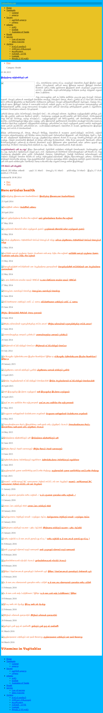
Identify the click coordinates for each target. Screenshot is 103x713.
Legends (15, 56)
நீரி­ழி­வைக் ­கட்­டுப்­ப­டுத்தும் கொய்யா (51, 345)
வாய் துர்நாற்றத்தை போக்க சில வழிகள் (56, 218)
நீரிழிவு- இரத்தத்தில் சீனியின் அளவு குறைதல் (21, 313)
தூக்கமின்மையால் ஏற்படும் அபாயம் (50, 560)
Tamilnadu (10, 10)
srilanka (9, 25)
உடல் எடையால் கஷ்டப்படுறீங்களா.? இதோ (58, 593)
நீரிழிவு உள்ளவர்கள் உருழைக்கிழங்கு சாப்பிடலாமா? (70, 324)
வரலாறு (15, 15)
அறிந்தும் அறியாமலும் (21, 49)
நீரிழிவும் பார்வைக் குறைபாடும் (44, 615)
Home (9, 8)
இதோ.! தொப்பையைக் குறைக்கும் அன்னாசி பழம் (70, 571)
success (9, 37)
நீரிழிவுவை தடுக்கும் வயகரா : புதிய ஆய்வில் (62, 528)
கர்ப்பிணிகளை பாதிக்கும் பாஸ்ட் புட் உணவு (59, 302)
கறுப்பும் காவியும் (19, 46)
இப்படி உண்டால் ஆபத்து (35, 604)
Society (9, 17)
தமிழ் (14, 27)
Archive (9, 44)
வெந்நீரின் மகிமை (28, 207)
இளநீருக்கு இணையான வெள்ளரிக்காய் (57, 196)
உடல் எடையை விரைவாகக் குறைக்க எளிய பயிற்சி (69, 582)
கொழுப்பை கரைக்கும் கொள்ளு (46, 291)
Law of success (18, 39)
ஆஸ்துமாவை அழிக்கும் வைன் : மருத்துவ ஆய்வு (68, 517)
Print (8, 63)
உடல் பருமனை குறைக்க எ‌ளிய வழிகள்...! (58, 495)
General (15, 13)
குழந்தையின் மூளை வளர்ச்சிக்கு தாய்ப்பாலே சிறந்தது (75, 470)
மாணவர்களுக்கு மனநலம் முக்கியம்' (52, 334)
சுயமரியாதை (17, 51)
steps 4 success (18, 41)
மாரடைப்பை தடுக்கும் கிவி (39, 506)
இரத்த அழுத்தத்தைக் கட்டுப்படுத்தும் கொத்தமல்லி (72, 381)
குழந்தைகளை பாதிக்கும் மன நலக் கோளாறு (62, 637)
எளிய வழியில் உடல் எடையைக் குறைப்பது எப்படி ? (68, 538)
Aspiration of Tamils (20, 32)
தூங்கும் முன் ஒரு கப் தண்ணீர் (45, 626)
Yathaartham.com (8, 3)
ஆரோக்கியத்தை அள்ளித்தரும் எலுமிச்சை (60, 460)
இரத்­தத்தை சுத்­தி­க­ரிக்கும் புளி (45, 438)
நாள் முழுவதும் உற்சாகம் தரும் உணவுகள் (57, 549)
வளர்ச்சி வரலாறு (19, 20)
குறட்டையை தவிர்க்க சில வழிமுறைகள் (56, 402)
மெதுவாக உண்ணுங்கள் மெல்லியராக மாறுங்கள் (67, 413)
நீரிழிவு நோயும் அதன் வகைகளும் (47, 449)
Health (9, 34)
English (15, 29)
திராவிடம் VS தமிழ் (20, 58)
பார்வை (15, 22)
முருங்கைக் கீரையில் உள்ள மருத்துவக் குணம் (64, 229)
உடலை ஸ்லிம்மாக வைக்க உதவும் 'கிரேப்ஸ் (58, 280)
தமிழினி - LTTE (19, 54)
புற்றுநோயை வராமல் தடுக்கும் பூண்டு (53, 370)
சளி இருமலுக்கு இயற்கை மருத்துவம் (53, 392)
